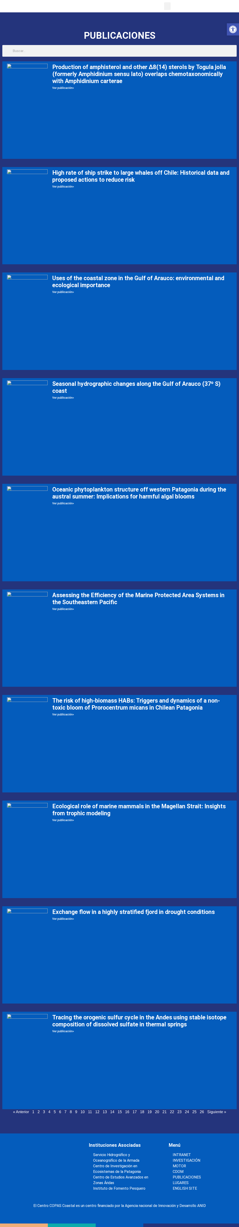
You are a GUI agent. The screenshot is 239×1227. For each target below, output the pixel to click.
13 (105, 1112)
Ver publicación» (63, 88)
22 (172, 1112)
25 (194, 1112)
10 (83, 1112)
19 (150, 1112)
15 (120, 1112)
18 (142, 1112)
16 (127, 1112)
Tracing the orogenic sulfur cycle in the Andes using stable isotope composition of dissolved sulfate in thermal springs (139, 1021)
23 (179, 1112)
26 (202, 1112)
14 (112, 1112)
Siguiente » (216, 1112)
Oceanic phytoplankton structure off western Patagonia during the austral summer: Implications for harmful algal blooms (139, 493)
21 (164, 1112)
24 (187, 1112)
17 (135, 1112)
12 (97, 1112)
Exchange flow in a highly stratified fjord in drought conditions (133, 912)
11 (90, 1112)
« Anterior (21, 1112)
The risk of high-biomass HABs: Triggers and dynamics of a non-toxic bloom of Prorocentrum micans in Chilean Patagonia (136, 704)
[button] (167, 6)
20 (157, 1112)
